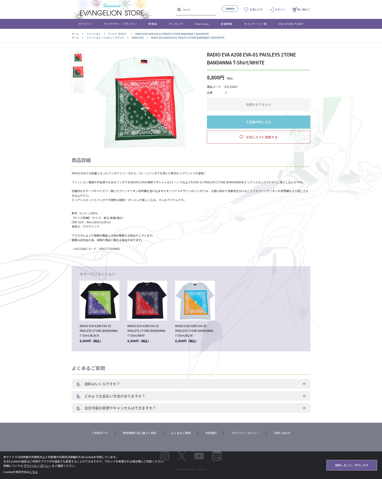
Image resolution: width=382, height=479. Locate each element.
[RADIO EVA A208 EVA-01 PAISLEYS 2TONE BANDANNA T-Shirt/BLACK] (99, 301)
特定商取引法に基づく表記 (139, 433)
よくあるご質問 (181, 433)
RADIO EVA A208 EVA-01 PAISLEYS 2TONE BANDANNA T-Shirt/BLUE (194, 330)
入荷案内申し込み (258, 122)
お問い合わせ (282, 433)
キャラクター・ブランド (119, 24)
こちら (33, 472)
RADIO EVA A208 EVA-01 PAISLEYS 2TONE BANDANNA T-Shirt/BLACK (99, 330)
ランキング (176, 24)
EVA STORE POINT (291, 24)
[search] (179, 9)
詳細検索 (230, 8)
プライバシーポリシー (245, 433)
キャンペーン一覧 (255, 24)
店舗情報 (226, 24)
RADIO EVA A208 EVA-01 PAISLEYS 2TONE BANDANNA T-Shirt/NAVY (146, 330)
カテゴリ (84, 24)
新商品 (152, 24)
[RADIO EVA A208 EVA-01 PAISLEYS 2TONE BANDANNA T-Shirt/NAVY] (147, 301)
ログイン (280, 9)
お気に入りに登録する (262, 137)
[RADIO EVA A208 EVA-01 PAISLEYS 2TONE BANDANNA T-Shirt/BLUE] (195, 301)
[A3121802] (78, 57)
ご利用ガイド (100, 433)
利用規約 (210, 433)
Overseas (202, 24)
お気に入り (256, 9)
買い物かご (303, 9)
